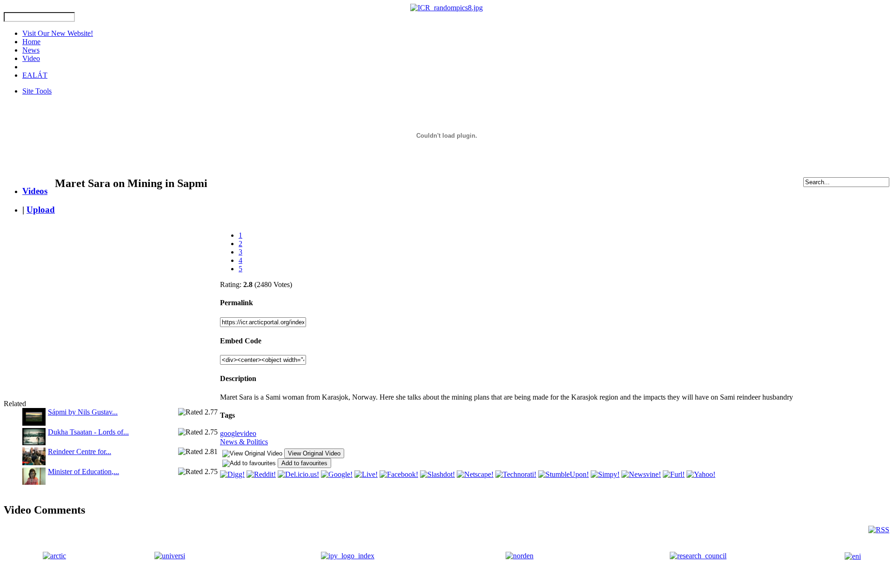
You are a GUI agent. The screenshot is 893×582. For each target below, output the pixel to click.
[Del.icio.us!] (298, 474)
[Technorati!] (515, 474)
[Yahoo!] (700, 474)
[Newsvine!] (641, 474)
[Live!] (366, 474)
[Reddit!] (261, 474)
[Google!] (337, 474)
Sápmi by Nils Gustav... (83, 412)
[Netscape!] (475, 474)
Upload (41, 209)
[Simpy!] (605, 474)
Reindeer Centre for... (79, 451)
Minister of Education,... (83, 471)
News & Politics (244, 442)
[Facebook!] (399, 474)
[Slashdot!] (437, 474)
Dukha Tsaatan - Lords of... (88, 432)
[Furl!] (674, 474)
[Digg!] (232, 474)
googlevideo (238, 433)
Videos (34, 191)
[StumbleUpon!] (563, 474)
